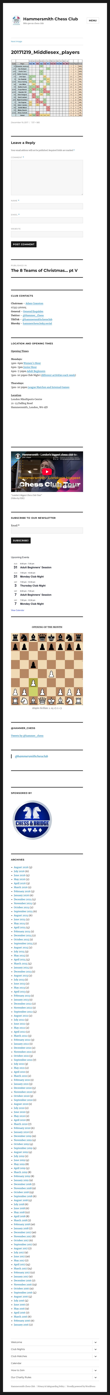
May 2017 (19, 1260)
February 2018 (22, 1224)
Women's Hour (32, 363)
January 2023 (21, 999)
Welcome (16, 1342)
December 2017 (22, 1232)
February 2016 (22, 1320)
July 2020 (19, 1108)
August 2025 (21, 915)
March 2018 (20, 1220)
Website (16, 229)
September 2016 (23, 1292)
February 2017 (22, 1272)
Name (15, 200)
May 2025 (19, 923)
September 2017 (23, 1244)
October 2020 (21, 1096)
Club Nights (18, 1349)
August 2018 (21, 1200)
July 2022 (19, 1019)
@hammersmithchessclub (37, 319)
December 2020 (23, 1087)
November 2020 (23, 1091)
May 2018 (19, 1212)
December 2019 (22, 1136)
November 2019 (23, 1140)
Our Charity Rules (21, 1377)
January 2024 (21, 967)
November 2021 (23, 1051)
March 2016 (20, 1316)
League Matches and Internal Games (48, 387)
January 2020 (21, 1132)
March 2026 (21, 887)
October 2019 (21, 1144)
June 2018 (19, 1208)
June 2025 (19, 919)
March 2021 (20, 1075)
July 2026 (19, 871)
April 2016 (19, 1312)
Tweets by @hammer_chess (27, 735)
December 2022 (23, 1003)
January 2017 (21, 1276)
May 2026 (19, 879)
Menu (93, 20)
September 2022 (23, 1011)
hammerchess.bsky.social (37, 323)
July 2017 (19, 1252)
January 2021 (21, 1083)
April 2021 (19, 1071)
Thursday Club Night (33, 585)
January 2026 (21, 895)
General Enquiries (33, 311)
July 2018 (19, 1204)
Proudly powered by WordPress (81, 1386)
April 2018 (19, 1216)
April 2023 (19, 991)
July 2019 (19, 1156)
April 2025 (20, 927)
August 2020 (21, 1104)
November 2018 (23, 1188)
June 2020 (19, 1112)
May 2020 (19, 1116)
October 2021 (21, 1055)
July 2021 (19, 1063)
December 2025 (23, 899)
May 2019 (19, 1164)
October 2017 (21, 1240)
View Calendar (17, 610)
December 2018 (22, 1184)
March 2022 (21, 1035)
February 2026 (22, 891)
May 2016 (19, 1308)
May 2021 (19, 1067)
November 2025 (23, 903)
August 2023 (21, 975)
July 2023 (19, 979)
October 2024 (21, 939)
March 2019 (20, 1172)
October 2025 (21, 907)
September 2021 (23, 1059)
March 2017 (20, 1268)
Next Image (16, 41)
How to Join (18, 1370)
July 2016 (19, 1300)
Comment (17, 157)
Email (15, 215)
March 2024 (21, 963)
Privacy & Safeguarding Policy (51, 1386)
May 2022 (19, 1027)
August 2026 (21, 867)
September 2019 (23, 1148)
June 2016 (19, 1304)
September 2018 (23, 1196)
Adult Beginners (36, 371)
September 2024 (23, 943)
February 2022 (22, 1039)
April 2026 (20, 883)
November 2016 (23, 1284)
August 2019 (21, 1152)
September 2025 (23, 911)
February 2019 (22, 1176)
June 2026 (19, 875)
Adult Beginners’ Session (35, 567)
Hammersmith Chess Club (50, 18)
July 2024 (19, 951)
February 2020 (22, 1128)
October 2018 (21, 1192)
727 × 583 (35, 122)
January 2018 (21, 1228)
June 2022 (19, 1023)
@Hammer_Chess (33, 315)
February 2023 (22, 995)
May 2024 (19, 955)
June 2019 (19, 1160)
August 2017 (21, 1248)
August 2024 (21, 947)
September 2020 (23, 1100)
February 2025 (22, 931)
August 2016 (21, 1296)
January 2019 (21, 1180)
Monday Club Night (32, 576)
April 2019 (19, 1168)
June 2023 (19, 983)
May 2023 (19, 987)
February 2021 (22, 1079)
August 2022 (21, 1015)
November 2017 (23, 1236)
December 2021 (22, 1047)
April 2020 (20, 1120)
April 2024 (20, 959)
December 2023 (23, 971)
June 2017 (19, 1256)
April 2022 (20, 1031)
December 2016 (22, 1280)
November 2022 (23, 1007)
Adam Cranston (34, 303)
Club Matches (19, 1356)
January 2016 (21, 1324)
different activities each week (58, 375)
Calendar (16, 1363)
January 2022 (21, 1043)
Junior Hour (30, 367)
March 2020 (21, 1124)
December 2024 (23, 935)
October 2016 (21, 1288)
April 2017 (19, 1264)
